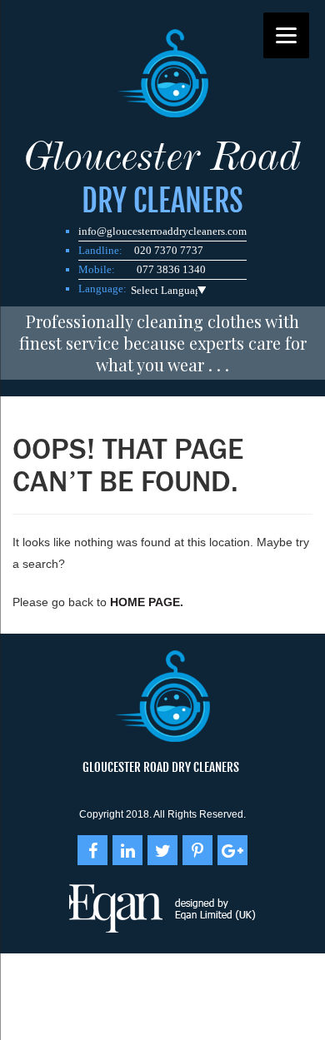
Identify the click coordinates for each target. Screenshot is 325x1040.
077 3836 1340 (171, 269)
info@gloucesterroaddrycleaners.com (162, 231)
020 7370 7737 (168, 250)
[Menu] (286, 35)
